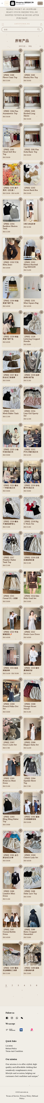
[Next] (22, 990)
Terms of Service (12, 1096)
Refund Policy (11, 1048)
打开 (40, 3)
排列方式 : (22, 46)
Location (9, 1046)
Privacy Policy (25, 1096)
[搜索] (38, 29)
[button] (2, 24)
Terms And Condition (14, 1051)
